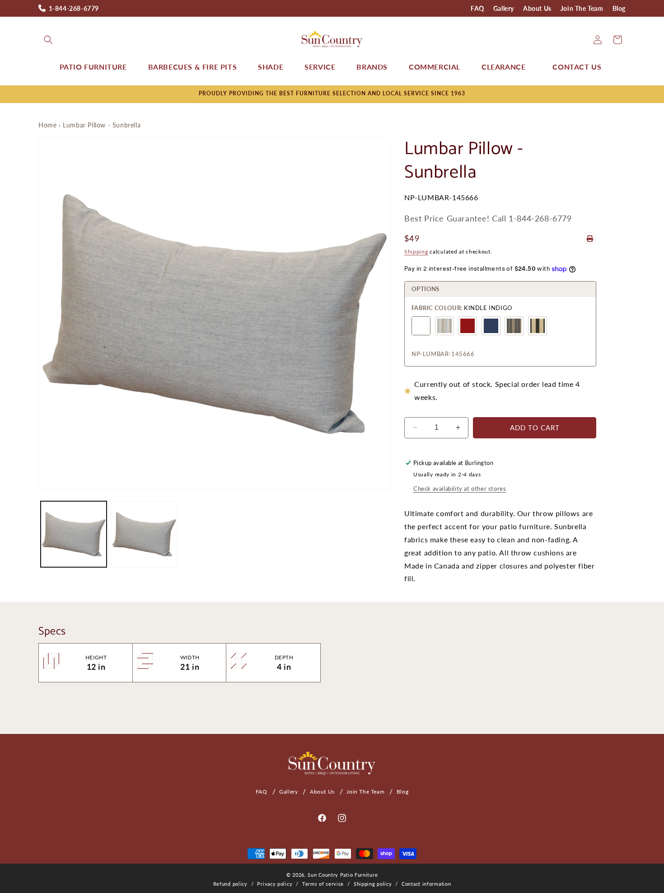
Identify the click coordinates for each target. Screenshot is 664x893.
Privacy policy (274, 884)
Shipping (416, 251)
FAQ (477, 8)
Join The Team (582, 8)
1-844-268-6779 (74, 8)
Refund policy (230, 884)
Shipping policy (373, 884)
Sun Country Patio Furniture (343, 875)
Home (47, 125)
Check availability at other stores (459, 488)
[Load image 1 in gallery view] (74, 534)
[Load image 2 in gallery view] (144, 534)
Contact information (426, 884)
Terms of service (323, 884)
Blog (619, 8)
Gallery (503, 8)
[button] (48, 40)
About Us (537, 8)
